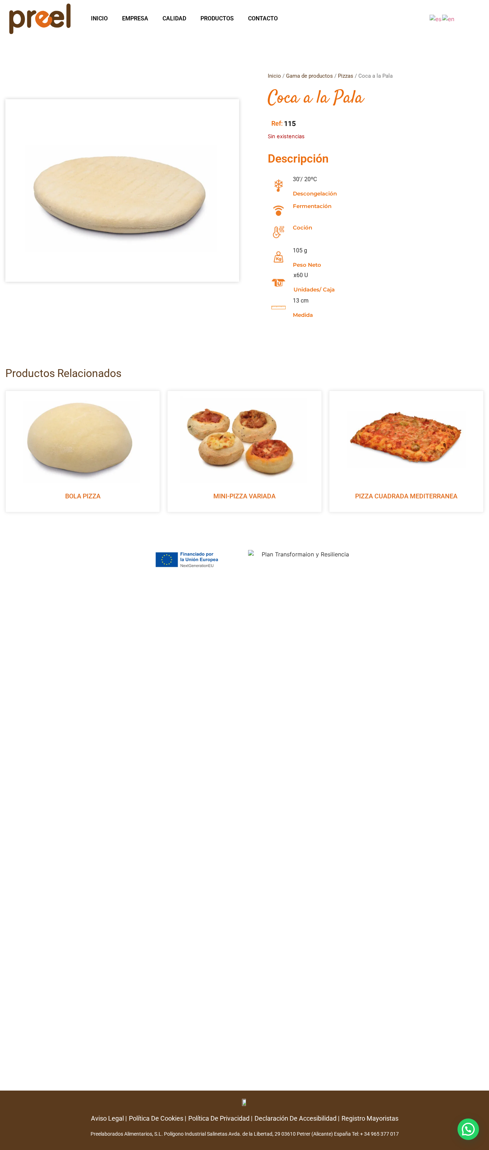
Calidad (174, 18)
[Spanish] (436, 18)
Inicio (99, 18)
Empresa (135, 18)
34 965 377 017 (381, 1134)
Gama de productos (309, 76)
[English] (448, 18)
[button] (468, 1129)
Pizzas (345, 76)
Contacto (263, 18)
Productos (217, 18)
